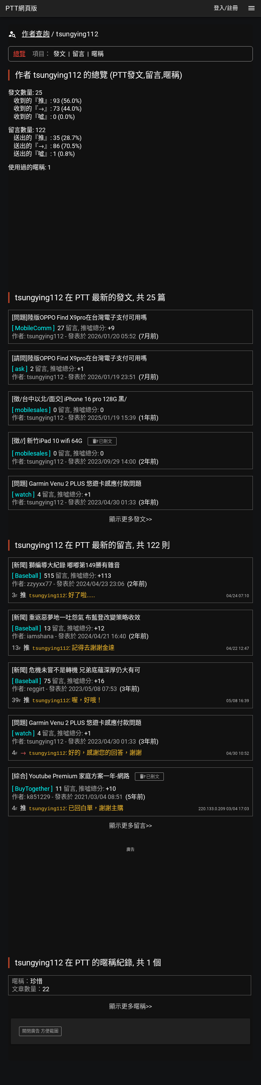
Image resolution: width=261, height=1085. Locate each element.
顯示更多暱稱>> (130, 1006)
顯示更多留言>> (130, 825)
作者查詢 (36, 34)
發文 (59, 53)
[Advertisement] (130, 901)
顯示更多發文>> (130, 519)
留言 (78, 53)
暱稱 (97, 53)
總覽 (19, 53)
